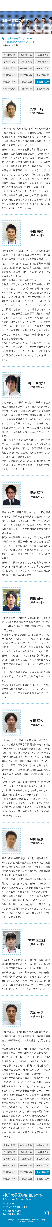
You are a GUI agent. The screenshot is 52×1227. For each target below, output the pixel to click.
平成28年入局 (26, 75)
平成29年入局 (9, 75)
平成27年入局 (43, 75)
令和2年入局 (9, 68)
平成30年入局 (43, 68)
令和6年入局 (42, 55)
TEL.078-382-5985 (12, 1211)
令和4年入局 (26, 62)
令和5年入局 (9, 62)
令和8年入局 (9, 55)
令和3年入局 (42, 62)
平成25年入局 (26, 82)
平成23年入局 (9, 88)
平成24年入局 (43, 82)
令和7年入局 (26, 55)
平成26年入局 (9, 82)
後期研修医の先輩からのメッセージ (21, 42)
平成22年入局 (26, 88)
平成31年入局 (26, 68)
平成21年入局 (43, 88)
